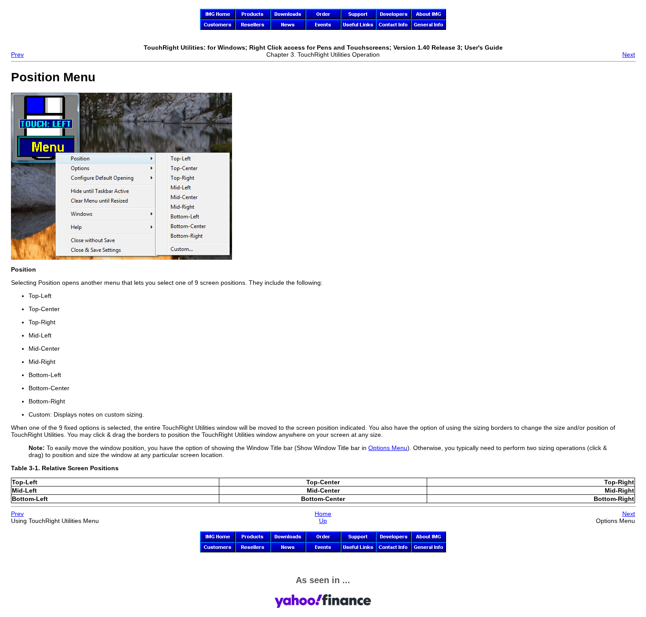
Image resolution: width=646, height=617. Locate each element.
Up (323, 520)
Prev (17, 54)
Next (628, 54)
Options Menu (387, 447)
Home (323, 513)
